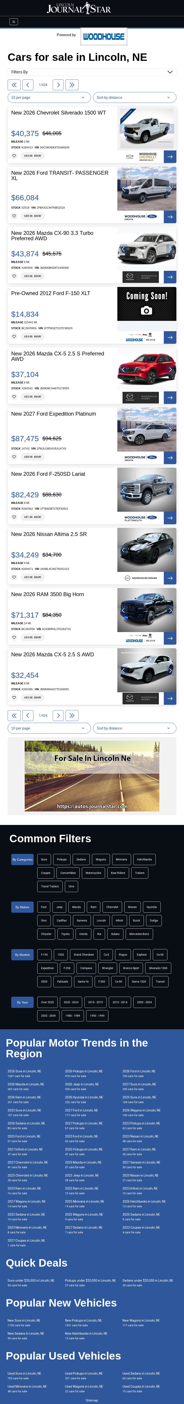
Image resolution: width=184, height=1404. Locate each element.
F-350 (102, 981)
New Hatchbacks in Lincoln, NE (86, 1336)
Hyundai (152, 907)
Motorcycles (93, 873)
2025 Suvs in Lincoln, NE (139, 1099)
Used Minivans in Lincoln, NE (27, 1389)
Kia (99, 934)
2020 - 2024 (71, 1002)
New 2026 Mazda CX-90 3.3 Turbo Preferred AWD (52, 235)
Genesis (82, 920)
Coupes (45, 873)
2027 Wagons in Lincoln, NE (27, 1204)
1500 (61, 954)
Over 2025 (47, 1002)
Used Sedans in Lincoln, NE (141, 1376)
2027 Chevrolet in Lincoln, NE (28, 1165)
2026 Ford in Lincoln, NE (139, 1073)
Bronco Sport (131, 968)
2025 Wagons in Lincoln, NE (84, 1217)
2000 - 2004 (144, 1002)
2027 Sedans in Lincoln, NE (84, 1230)
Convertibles (68, 873)
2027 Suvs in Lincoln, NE (139, 1086)
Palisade (62, 981)
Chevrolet (112, 907)
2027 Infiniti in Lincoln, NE (25, 1152)
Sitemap (92, 1400)
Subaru (115, 934)
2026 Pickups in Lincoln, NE (84, 1073)
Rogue (123, 954)
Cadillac (62, 920)
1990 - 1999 (97, 1015)
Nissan (132, 907)
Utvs (71, 886)
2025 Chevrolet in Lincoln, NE (28, 1178)
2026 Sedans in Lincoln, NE (26, 1126)
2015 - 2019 (95, 1002)
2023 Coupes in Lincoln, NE (141, 1230)
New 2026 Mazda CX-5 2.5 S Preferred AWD (57, 356)
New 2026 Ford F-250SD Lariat (48, 474)
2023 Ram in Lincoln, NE (24, 1191)
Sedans (81, 859)
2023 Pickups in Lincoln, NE (141, 1126)
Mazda (76, 907)
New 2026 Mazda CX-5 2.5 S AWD (52, 654)
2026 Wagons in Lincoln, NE (142, 1113)
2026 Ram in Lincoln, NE (24, 1099)
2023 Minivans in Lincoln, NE (27, 1230)
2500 (44, 981)
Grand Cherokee (84, 954)
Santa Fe (83, 981)
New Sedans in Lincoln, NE (26, 1336)
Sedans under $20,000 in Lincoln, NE (148, 1283)
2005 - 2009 (48, 1015)
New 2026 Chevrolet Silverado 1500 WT (58, 112)
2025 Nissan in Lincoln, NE (141, 1178)
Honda (83, 934)
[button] (123, 129)
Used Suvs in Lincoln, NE (24, 1376)
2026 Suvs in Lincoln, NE (24, 1073)
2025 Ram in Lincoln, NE (82, 1191)
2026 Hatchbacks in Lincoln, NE (144, 1204)
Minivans (121, 859)
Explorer (142, 954)
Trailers (140, 873)
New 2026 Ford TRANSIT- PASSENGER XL (59, 175)
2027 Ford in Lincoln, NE (81, 1113)
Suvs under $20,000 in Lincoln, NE (31, 1283)
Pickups (62, 859)
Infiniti (119, 920)
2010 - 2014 (120, 1002)
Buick (136, 920)
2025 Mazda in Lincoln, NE (83, 1165)
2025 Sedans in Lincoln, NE (141, 1217)
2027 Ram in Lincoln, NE (139, 1152)
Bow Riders (118, 873)
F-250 (67, 968)
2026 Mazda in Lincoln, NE (26, 1086)
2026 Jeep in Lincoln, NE (82, 1086)
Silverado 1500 (158, 968)
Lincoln (101, 920)
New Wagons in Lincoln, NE (141, 1323)
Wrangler (107, 968)
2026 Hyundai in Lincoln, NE (84, 1099)
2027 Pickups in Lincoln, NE (84, 1126)
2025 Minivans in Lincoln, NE (84, 1204)
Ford (43, 907)
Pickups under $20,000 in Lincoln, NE (90, 1283)
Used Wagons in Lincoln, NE (84, 1389)
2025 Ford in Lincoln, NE (24, 1139)
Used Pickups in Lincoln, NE (84, 1376)
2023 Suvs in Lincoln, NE (24, 1113)
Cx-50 (160, 954)
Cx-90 (118, 981)
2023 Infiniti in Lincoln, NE (140, 1191)
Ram (93, 907)
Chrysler (46, 934)
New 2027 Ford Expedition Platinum (53, 414)
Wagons (101, 859)
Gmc (44, 920)
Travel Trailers (50, 886)
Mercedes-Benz (139, 934)
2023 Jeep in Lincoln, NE (82, 1178)
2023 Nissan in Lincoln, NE (141, 1139)
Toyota (65, 934)
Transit (160, 981)
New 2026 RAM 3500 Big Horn (47, 594)
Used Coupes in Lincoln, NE (141, 1389)
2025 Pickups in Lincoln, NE (84, 1152)
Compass (86, 968)
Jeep (59, 907)
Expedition (47, 968)
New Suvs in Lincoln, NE (24, 1323)
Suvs (44, 859)
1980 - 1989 (73, 1015)
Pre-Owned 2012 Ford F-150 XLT (50, 293)
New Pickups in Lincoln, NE (83, 1323)
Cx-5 (106, 954)
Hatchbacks (144, 859)
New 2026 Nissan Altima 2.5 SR (49, 534)
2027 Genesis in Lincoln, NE (141, 1165)
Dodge (154, 920)
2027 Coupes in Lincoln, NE (26, 1243)
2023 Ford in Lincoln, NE (81, 1139)
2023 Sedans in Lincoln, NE (26, 1217)
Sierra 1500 (139, 981)
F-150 (44, 954)
